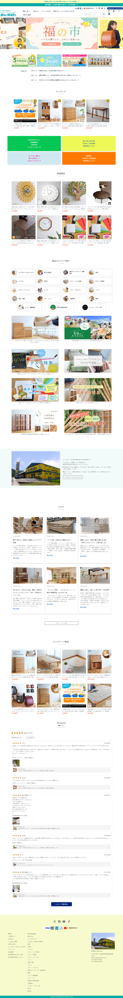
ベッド (29, 960)
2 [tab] (52, 52)
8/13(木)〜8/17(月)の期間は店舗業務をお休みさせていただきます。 (54, 80)
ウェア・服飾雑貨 (33, 975)
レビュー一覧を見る (61, 904)
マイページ (11, 949)
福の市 (29, 991)
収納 (29, 944)
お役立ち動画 (27, 15)
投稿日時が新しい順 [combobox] (17, 737)
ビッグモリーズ (32, 939)
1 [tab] (49, 52)
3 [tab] (56, 52)
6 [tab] (67, 52)
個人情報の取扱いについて (15, 957)
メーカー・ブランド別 (34, 986)
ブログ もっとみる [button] (61, 623)
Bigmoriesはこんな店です (114, 8)
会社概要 (10, 952)
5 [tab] (63, 52)
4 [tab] (60, 52)
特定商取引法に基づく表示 (15, 954)
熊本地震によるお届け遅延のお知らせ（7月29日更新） (61, 4)
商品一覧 (26, 11)
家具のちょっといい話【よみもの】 (64, 11)
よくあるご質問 (12, 941)
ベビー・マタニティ (33, 967)
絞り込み (31, 737)
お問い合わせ (12, 944)
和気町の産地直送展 (33, 980)
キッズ (29, 965)
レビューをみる (46, 11)
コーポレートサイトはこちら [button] (72, 477)
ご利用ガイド (12, 936)
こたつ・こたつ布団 (33, 952)
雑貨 (29, 973)
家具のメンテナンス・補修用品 (36, 970)
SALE (29, 988)
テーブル (30, 949)
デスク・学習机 (32, 954)
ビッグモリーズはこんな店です (17, 946)
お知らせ (35, 11)
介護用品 (30, 983)
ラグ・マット (31, 978)
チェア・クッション (33, 957)
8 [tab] (74, 52)
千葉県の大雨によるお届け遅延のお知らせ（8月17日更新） (61, 1)
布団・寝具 (31, 962)
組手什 (29, 946)
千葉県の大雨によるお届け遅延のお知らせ (46, 70)
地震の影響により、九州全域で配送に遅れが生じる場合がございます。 (55, 75)
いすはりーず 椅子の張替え (35, 941)
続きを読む (16, 558)
